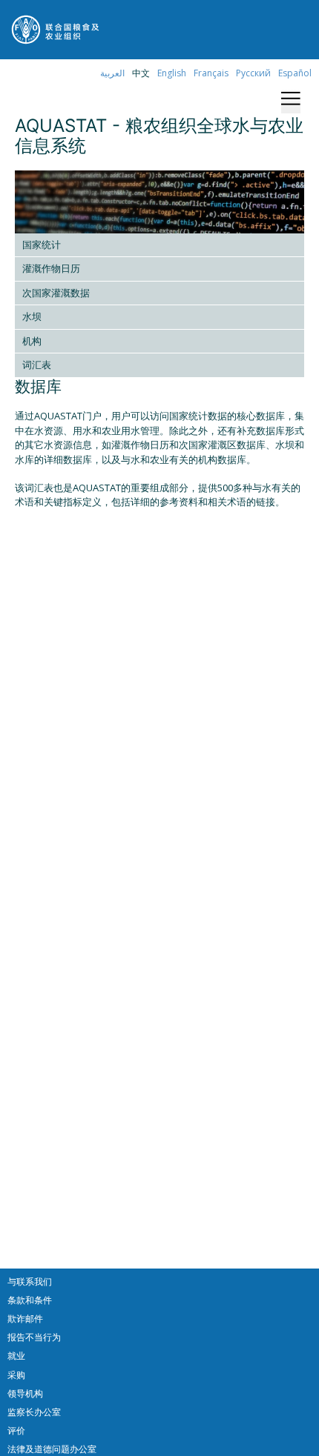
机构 (32, 341)
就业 (16, 1355)
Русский (253, 73)
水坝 (32, 316)
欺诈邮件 (25, 1318)
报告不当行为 (34, 1337)
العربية (112, 73)
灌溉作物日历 (51, 268)
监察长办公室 (34, 1412)
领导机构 (25, 1393)
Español (295, 73)
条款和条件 (29, 1300)
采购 (16, 1375)
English (171, 73)
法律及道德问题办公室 (51, 1449)
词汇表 (36, 364)
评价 (16, 1430)
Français (211, 73)
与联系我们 (29, 1281)
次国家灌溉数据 (56, 292)
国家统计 (41, 244)
